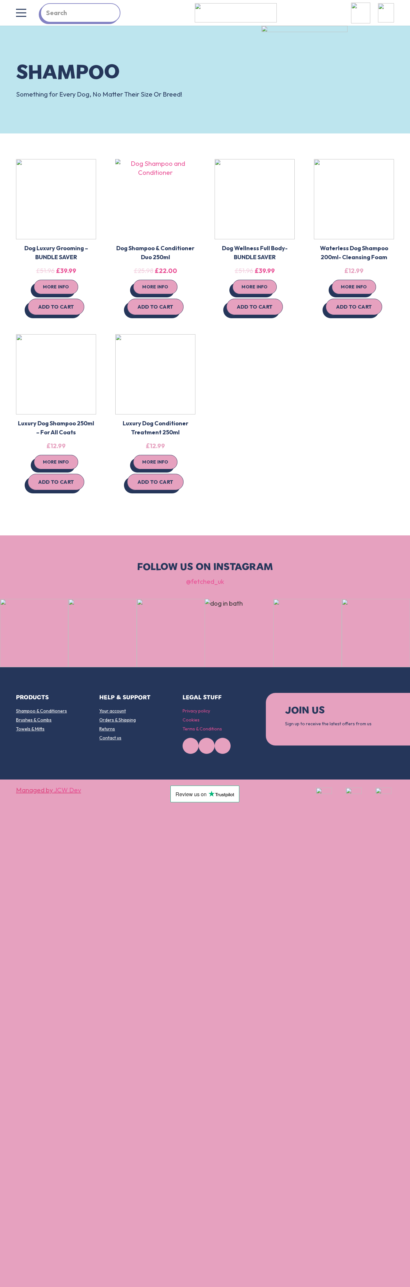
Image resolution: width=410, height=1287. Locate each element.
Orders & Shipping (117, 720)
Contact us (110, 738)
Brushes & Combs (34, 720)
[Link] (236, 12)
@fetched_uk (205, 581)
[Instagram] (223, 746)
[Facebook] (191, 746)
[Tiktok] (207, 746)
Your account (112, 711)
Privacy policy (196, 711)
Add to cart (155, 306)
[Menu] (21, 13)
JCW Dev (67, 790)
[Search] (112, 13)
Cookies (191, 720)
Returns (107, 729)
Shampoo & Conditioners (41, 711)
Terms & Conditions (202, 729)
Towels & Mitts (30, 729)
